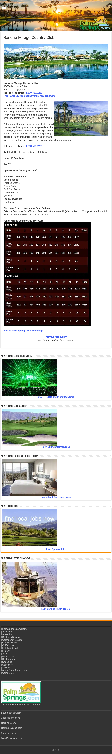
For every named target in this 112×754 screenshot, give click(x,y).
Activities (7, 631)
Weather (6, 667)
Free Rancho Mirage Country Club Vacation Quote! (30, 96)
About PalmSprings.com (14, 670)
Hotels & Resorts (10, 648)
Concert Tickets (10, 642)
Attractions (8, 634)
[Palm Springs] (56, 15)
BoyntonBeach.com (11, 712)
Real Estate (8, 656)
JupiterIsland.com (10, 717)
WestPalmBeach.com (12, 738)
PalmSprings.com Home (14, 629)
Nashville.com (8, 723)
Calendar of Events (12, 640)
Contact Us (8, 673)
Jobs (4, 653)
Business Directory (11, 637)
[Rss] (53, 750)
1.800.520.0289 (34, 92)
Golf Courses (9, 645)
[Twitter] (58, 750)
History (6, 651)
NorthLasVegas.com (11, 728)
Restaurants (8, 659)
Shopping (7, 662)
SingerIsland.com (10, 733)
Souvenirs (7, 664)
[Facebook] (56, 750)
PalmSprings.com (56, 336)
